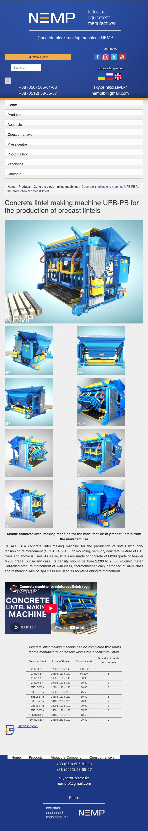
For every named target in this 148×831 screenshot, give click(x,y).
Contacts (14, 173)
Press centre (17, 144)
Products (14, 114)
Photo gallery (18, 153)
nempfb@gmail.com (110, 93)
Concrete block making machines (56, 186)
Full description (28, 726)
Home (12, 104)
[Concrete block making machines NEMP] (74, 812)
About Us (15, 124)
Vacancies (15, 163)
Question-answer (21, 134)
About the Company (66, 757)
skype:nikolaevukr (110, 87)
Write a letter (40, 57)
